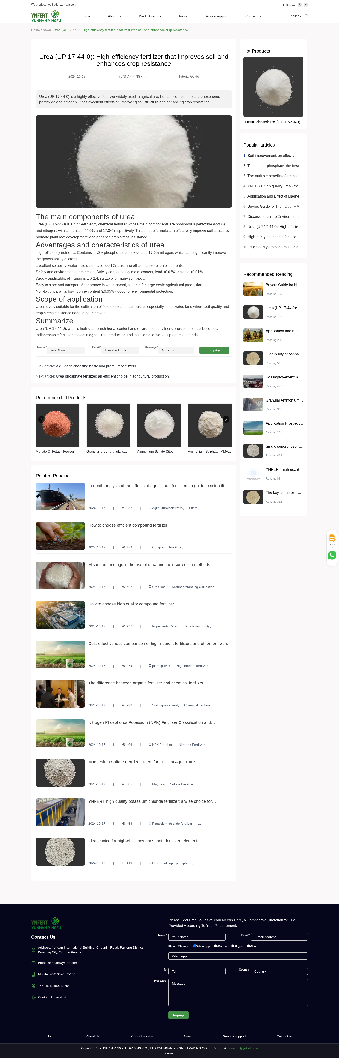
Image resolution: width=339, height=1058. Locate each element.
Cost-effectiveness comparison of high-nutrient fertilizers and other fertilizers (158, 643)
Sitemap (169, 1053)
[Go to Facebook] (306, 5)
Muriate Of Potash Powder (55, 451)
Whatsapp (203, 946)
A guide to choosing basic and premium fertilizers (96, 366)
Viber (253, 946)
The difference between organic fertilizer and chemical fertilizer (145, 683)
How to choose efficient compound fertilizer (127, 525)
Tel (165, 969)
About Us (114, 16)
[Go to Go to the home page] (46, 16)
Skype (238, 946)
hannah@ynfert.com (63, 963)
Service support (216, 16)
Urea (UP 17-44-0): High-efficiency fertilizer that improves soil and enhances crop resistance (121, 30)
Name (42, 347)
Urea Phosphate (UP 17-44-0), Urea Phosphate (273, 122)
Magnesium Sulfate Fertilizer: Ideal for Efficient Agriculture (141, 762)
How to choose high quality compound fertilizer (131, 604)
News (183, 16)
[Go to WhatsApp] (300, 5)
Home (85, 16)
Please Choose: (178, 946)
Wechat (222, 946)
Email (96, 347)
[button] (41, 419)
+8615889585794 (57, 986)
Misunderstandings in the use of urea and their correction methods (149, 564)
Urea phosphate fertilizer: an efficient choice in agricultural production (112, 376)
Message (150, 347)
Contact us (253, 16)
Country (244, 969)
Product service (150, 16)
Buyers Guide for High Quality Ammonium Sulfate (287, 206)
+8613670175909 (62, 974)
